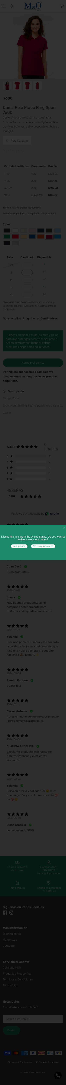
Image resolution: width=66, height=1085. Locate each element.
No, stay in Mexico (43, 546)
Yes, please (19, 546)
